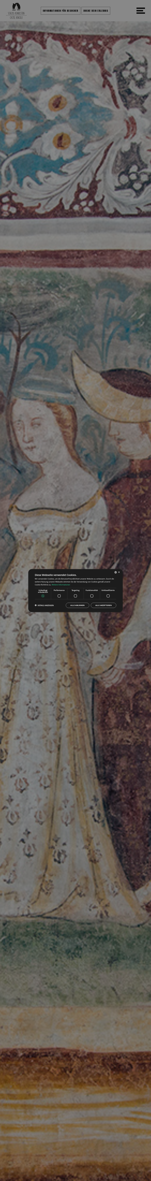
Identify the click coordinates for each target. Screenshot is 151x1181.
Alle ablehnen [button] (77, 605)
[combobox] (115, 572)
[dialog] (75, 590)
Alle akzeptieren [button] (103, 605)
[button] (44, 605)
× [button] (119, 572)
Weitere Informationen (61, 584)
